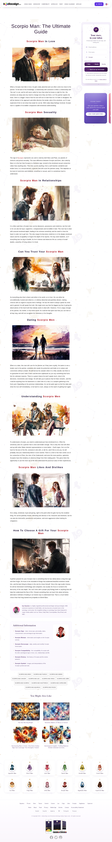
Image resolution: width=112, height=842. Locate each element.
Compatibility (46, 4)
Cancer (53, 803)
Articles (78, 4)
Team (40, 807)
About (35, 807)
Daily (89, 64)
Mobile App (53, 807)
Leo (58, 803)
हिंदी (59, 811)
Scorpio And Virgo (48, 678)
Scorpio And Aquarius (33, 687)
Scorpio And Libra (63, 678)
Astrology (54, 4)
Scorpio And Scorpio (22, 683)
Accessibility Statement (77, 807)
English (37, 811)
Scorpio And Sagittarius (40, 683)
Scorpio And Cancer (19, 678)
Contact (67, 807)
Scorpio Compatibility (22, 650)
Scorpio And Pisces (49, 687)
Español (45, 811)
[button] (91, 4)
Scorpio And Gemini (56, 674)
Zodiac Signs (28, 4)
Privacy (46, 807)
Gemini (46, 803)
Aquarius (22, 803)
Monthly (104, 64)
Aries (34, 803)
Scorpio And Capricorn (58, 683)
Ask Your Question (96, 114)
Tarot (61, 4)
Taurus (40, 803)
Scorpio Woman (20, 637)
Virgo (63, 803)
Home (29, 807)
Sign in (100, 4)
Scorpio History (20, 657)
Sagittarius (82, 803)
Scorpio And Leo (34, 678)
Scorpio (20, 158)
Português (66, 811)
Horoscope (36, 4)
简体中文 (52, 811)
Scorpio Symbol (20, 663)
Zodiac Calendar (69, 4)
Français (74, 811)
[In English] (106, 4)
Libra (68, 803)
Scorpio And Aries (25, 674)
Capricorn (89, 803)
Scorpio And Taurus (40, 674)
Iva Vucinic (26, 606)
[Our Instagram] (60, 837)
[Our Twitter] (56, 837)
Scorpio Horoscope (21, 644)
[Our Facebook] (51, 837)
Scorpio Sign (19, 631)
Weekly (97, 64)
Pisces (29, 803)
